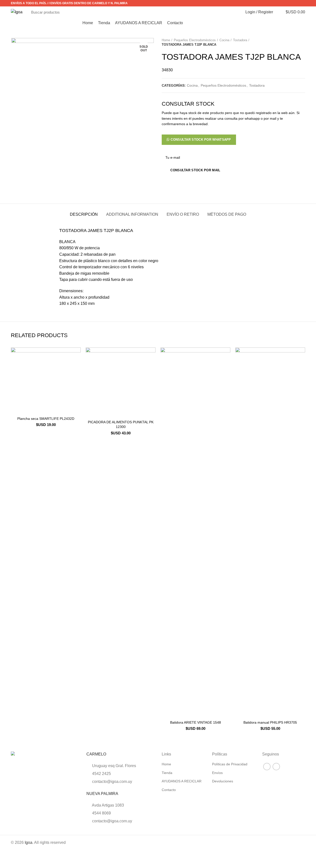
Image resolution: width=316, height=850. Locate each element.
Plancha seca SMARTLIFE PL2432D (45, 419)
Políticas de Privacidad (229, 764)
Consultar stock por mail (195, 170)
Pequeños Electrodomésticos (195, 40)
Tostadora (240, 40)
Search (230, 12)
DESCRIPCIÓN (84, 214)
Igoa (28, 842)
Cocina (224, 40)
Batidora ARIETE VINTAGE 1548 (195, 722)
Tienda (167, 773)
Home (166, 40)
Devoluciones (222, 781)
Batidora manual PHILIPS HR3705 (270, 722)
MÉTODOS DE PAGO (226, 214)
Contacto (169, 790)
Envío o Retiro (183, 214)
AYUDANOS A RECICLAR (181, 781)
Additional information (132, 214)
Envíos (217, 773)
